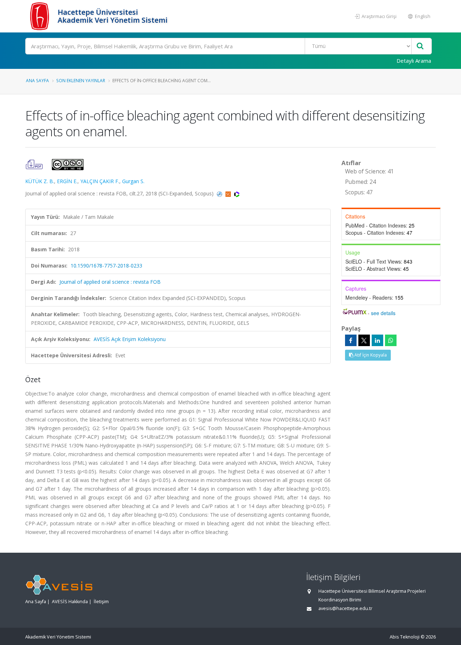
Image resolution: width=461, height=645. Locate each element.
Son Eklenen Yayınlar (80, 80)
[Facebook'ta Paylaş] (351, 340)
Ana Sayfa (37, 80)
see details (383, 313)
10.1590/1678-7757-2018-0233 (106, 265)
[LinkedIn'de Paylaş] (377, 340)
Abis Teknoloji (405, 637)
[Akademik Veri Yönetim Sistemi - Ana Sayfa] (40, 16)
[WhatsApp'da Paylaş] (391, 340)
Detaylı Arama (414, 60)
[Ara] (420, 46)
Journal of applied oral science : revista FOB (110, 281)
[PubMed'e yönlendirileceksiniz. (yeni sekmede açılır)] (220, 193)
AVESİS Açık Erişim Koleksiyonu (130, 339)
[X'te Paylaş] (364, 340)
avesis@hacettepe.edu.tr (345, 608)
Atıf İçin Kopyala (370, 355)
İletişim (101, 601)
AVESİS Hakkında (70, 601)
